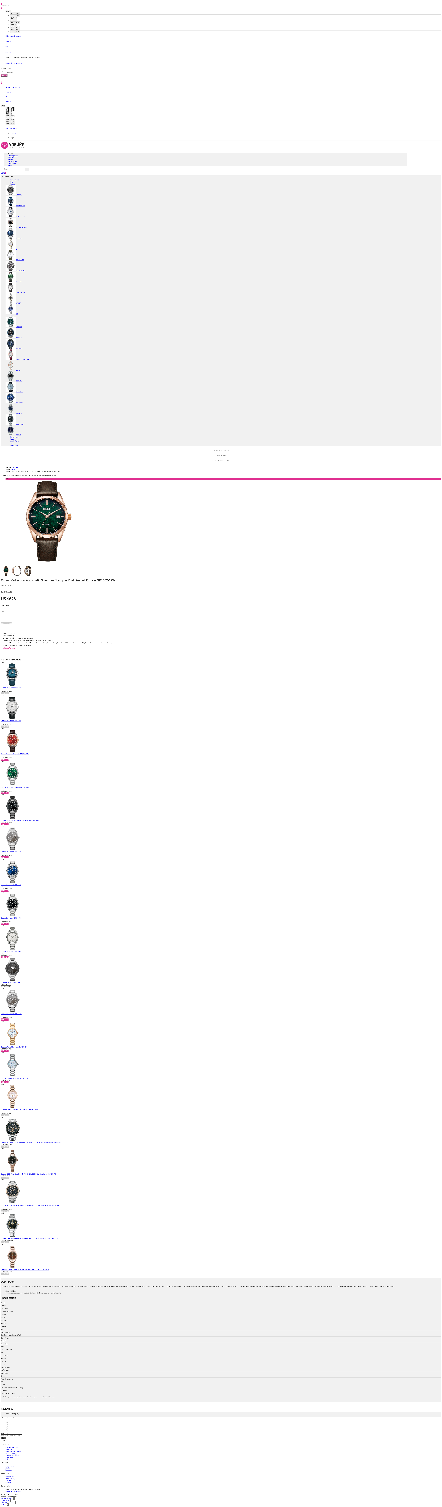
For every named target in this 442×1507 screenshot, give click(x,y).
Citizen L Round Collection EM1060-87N (14, 1078)
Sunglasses (12, 163)
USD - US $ (15, 32)
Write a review (6, 585)
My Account (9, 1477)
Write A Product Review (9, 1418)
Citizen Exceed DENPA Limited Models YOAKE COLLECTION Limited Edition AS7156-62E (30, 1238)
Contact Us (9, 1457)
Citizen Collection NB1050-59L (11, 885)
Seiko (12, 316)
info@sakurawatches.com (14, 63)
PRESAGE (19, 392)
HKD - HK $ (15, 22)
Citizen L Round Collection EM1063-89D (14, 1047)
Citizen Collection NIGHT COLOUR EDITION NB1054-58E (20, 820)
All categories (13, 156)
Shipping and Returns (13, 36)
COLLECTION (20, 216)
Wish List (9, 1480)
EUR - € (14, 18)
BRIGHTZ (19, 348)
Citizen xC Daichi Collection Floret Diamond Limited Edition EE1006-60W (25, 1270)
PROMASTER (20, 271)
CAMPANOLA (20, 206)
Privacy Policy (10, 1453)
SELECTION (20, 424)
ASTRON (19, 338)
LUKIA (18, 370)
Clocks (10, 159)
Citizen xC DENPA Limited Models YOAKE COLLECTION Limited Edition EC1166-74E (28, 1174)
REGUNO (19, 281)
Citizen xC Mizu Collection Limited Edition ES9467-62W (19, 1109)
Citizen (12, 184)
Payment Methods (12, 1447)
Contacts (9, 41)
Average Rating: (11, 1414)
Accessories (12, 161)
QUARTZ (19, 413)
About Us (9, 1449)
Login (12, 138)
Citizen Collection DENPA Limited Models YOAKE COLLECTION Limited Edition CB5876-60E (31, 1143)
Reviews (8, 52)
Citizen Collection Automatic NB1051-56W (15, 787)
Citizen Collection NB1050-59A (11, 951)
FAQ (7, 47)
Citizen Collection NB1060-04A (11, 721)
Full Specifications (9, 648)
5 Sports (19, 327)
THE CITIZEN (20, 292)
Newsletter (9, 1482)
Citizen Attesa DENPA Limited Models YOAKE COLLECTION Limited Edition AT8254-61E (30, 1205)
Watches (11, 157)
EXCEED (19, 238)
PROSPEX (19, 402)
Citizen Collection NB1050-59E (11, 918)
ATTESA (19, 195)
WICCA (18, 303)
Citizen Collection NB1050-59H (11, 852)
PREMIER (19, 381)
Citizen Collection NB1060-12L (11, 687)
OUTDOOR (20, 260)
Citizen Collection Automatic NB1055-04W (15, 754)
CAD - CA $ (15, 16)
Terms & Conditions (12, 1455)
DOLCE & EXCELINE (22, 359)
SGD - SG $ (15, 29)
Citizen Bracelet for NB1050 (10, 982)
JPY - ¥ (13, 25)
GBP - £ (14, 20)
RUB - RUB (15, 27)
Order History (10, 1479)
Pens (10, 165)
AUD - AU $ (15, 13)
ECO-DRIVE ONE (21, 227)
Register (13, 133)
